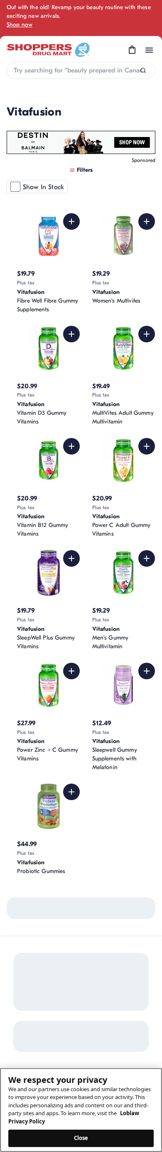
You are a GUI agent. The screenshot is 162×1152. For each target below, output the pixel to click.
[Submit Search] (143, 70)
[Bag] (132, 50)
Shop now (19, 24)
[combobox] (81, 70)
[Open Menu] (149, 50)
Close (81, 1138)
